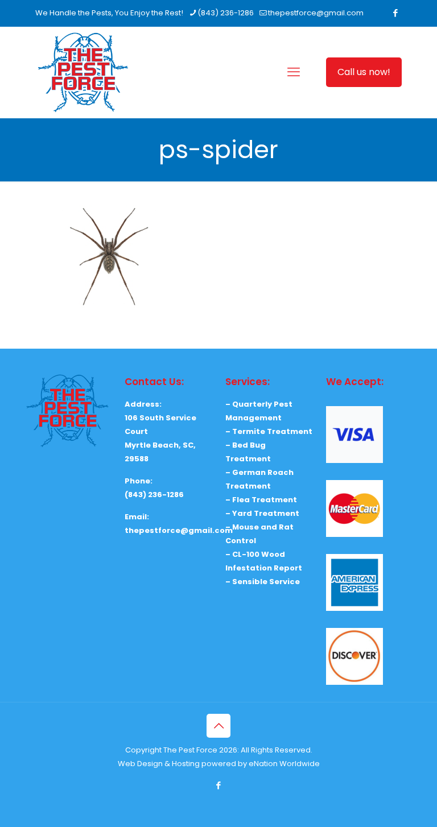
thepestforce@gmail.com (316, 12)
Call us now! (363, 71)
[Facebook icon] (395, 13)
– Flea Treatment (261, 499)
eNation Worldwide (284, 763)
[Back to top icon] (218, 726)
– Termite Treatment (268, 431)
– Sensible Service (262, 581)
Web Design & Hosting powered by (183, 763)
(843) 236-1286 (225, 12)
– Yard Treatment (262, 513)
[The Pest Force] (83, 72)
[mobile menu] (293, 72)
